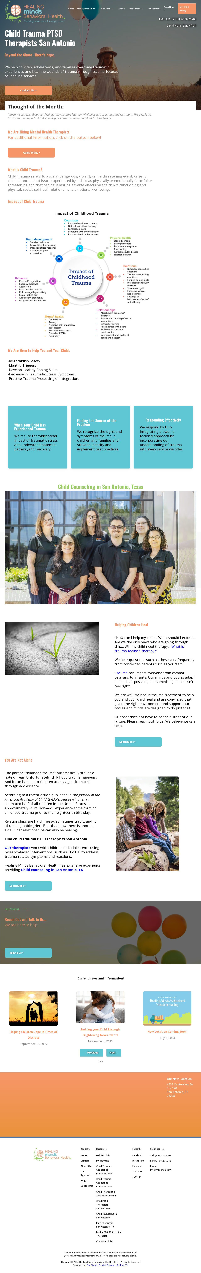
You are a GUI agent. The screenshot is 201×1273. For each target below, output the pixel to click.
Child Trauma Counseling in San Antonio (104, 1170)
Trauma (121, 672)
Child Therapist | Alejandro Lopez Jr (106, 1193)
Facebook (137, 1155)
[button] (87, 8)
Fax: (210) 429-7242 (160, 1160)
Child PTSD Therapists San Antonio (103, 1204)
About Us (86, 1166)
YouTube (137, 1171)
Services (85, 1160)
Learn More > (127, 741)
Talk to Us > (16, 952)
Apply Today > (31, 152)
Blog (83, 1180)
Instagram (138, 1160)
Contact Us (87, 1185)
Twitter (136, 1176)
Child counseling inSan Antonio (106, 1215)
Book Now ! (169, 8)
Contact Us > (28, 90)
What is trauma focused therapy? (149, 648)
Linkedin (136, 1166)
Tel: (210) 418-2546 (160, 1155)
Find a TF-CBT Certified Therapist (109, 1234)
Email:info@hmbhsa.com (160, 1168)
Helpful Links (103, 1155)
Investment (154, 8)
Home (71, 8)
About (121, 8)
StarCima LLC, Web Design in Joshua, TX (107, 1265)
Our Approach (86, 1173)
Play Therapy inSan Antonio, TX (105, 1224)
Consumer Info (104, 1241)
